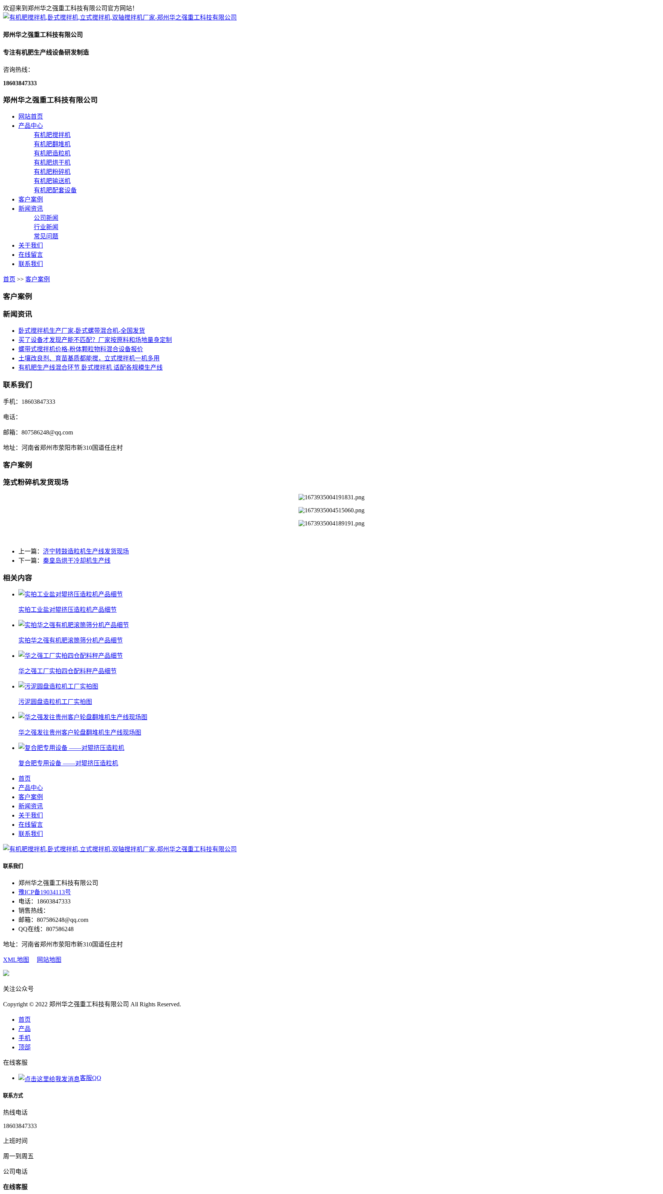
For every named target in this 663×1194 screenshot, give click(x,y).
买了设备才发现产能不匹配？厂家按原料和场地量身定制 (95, 340)
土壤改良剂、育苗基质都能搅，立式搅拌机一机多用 (89, 358)
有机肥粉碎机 (52, 171)
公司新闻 (46, 218)
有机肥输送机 (52, 181)
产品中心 (30, 125)
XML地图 (16, 959)
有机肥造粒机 (52, 153)
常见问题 (46, 236)
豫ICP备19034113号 (44, 892)
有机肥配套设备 (55, 190)
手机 (24, 1038)
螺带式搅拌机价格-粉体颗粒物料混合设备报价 (80, 349)
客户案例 (30, 199)
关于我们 (30, 245)
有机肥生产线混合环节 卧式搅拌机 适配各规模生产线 (90, 367)
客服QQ (90, 1078)
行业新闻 (46, 227)
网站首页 (30, 116)
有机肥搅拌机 (52, 135)
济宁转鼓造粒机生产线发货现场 (86, 551)
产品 (24, 1029)
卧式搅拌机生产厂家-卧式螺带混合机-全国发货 (81, 330)
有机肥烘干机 (52, 162)
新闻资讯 (30, 208)
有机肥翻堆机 (52, 144)
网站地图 (49, 959)
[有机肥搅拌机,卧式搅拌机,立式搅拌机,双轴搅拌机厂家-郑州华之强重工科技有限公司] (120, 17)
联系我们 (30, 264)
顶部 (24, 1047)
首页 (9, 279)
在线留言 (30, 254)
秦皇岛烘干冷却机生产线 (76, 560)
